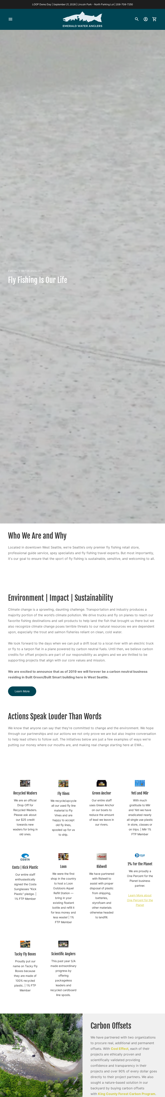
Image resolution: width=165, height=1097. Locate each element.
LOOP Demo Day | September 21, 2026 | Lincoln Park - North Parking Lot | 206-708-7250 (82, 4)
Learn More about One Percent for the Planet (140, 900)
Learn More (22, 691)
